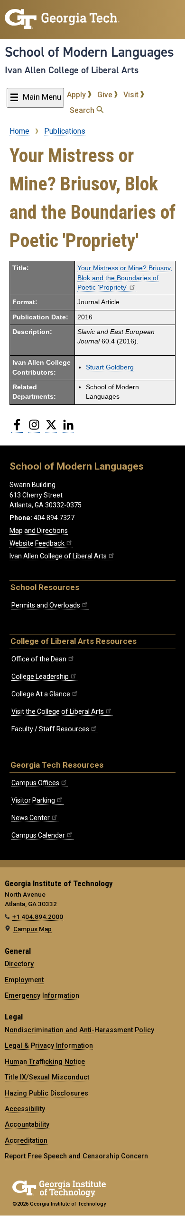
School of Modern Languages (89, 52)
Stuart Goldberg (110, 367)
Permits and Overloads (45, 605)
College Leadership (40, 676)
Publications (64, 131)
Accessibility (25, 1109)
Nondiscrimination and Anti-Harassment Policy (79, 1030)
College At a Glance (40, 694)
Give (105, 94)
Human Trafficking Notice (45, 1061)
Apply (77, 94)
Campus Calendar (38, 835)
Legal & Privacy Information (49, 1045)
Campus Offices (35, 783)
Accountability (27, 1124)
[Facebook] (17, 428)
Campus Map (32, 929)
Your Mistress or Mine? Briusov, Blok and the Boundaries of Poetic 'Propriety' (124, 278)
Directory (19, 964)
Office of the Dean (38, 659)
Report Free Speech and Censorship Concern (76, 1156)
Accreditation (26, 1140)
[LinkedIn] (68, 428)
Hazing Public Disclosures (46, 1093)
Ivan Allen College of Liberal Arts (72, 70)
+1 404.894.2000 (37, 916)
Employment (24, 980)
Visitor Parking (33, 800)
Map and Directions (38, 530)
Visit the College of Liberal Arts (57, 711)
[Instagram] (34, 428)
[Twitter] (51, 428)
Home (19, 131)
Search (83, 110)
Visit (131, 94)
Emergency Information (42, 995)
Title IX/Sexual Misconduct (47, 1077)
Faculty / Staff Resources (50, 729)
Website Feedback (37, 543)
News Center (30, 818)
